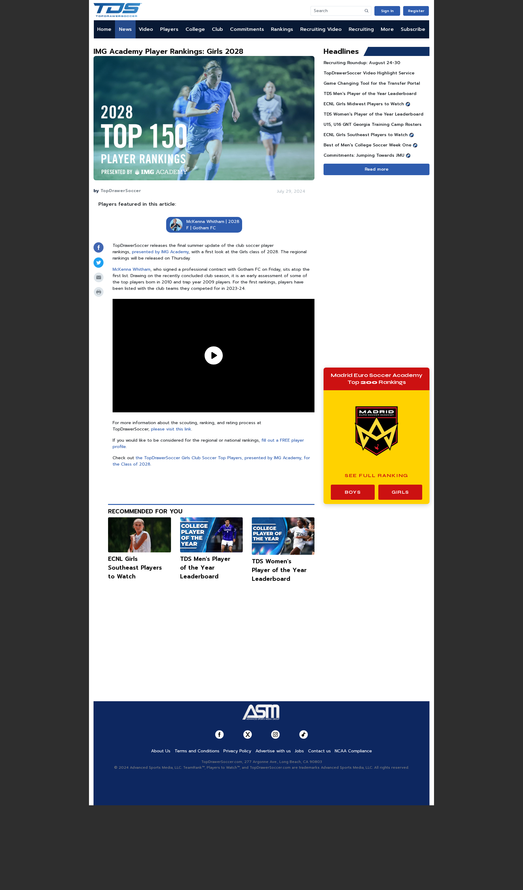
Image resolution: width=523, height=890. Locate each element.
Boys (353, 492)
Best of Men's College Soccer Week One (367, 145)
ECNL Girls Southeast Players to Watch (135, 568)
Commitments (247, 29)
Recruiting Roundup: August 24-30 (362, 63)
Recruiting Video (321, 29)
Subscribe (413, 29)
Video (146, 29)
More (387, 29)
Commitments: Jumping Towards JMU (364, 155)
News (125, 29)
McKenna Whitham (131, 269)
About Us (160, 751)
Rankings (282, 29)
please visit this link (171, 429)
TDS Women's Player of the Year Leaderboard (279, 570)
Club (217, 29)
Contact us (319, 751)
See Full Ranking (377, 475)
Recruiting (361, 29)
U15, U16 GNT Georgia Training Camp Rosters (373, 124)
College (195, 29)
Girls (400, 492)
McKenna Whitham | (206, 221)
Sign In (387, 11)
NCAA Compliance (353, 751)
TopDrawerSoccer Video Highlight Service (369, 73)
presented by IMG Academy (160, 252)
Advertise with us (273, 751)
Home (104, 29)
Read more (376, 169)
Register (416, 11)
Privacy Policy (237, 751)
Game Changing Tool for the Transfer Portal (372, 83)
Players (169, 29)
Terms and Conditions (197, 751)
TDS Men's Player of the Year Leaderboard (205, 568)
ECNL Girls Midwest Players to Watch (364, 104)
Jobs (299, 751)
